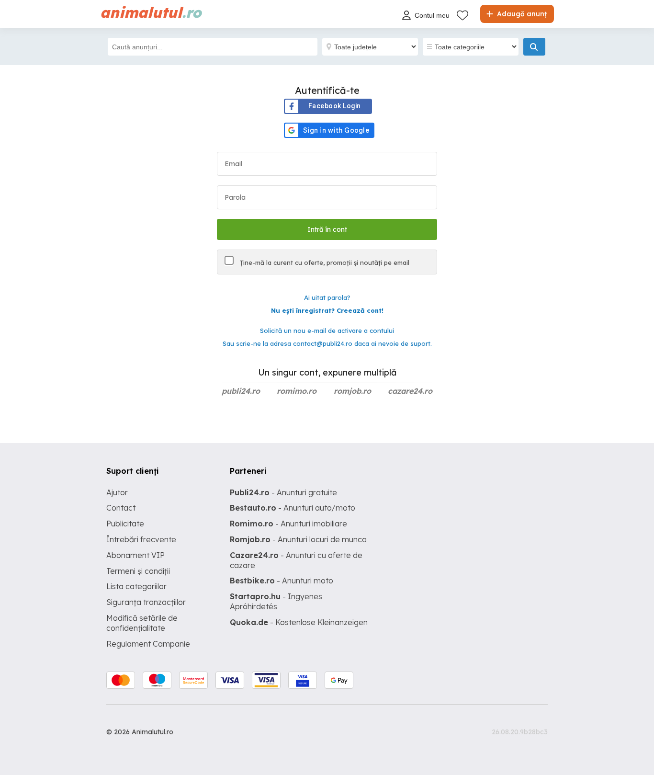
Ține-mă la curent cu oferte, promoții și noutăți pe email (323, 262)
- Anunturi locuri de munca (298, 539)
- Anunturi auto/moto (292, 508)
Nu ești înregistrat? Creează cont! (327, 310)
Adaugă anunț (521, 14)
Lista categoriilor (136, 586)
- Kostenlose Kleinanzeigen (299, 622)
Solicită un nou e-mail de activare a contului (327, 330)
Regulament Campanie (148, 644)
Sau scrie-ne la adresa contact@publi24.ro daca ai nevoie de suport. (327, 343)
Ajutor (117, 492)
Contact (120, 508)
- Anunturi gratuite (283, 492)
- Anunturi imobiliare (288, 523)
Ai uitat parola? (327, 297)
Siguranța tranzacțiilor (146, 602)
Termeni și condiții (138, 571)
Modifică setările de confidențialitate (142, 623)
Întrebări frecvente (141, 539)
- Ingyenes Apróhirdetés (276, 601)
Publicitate (125, 523)
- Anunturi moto (281, 580)
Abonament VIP (135, 555)
